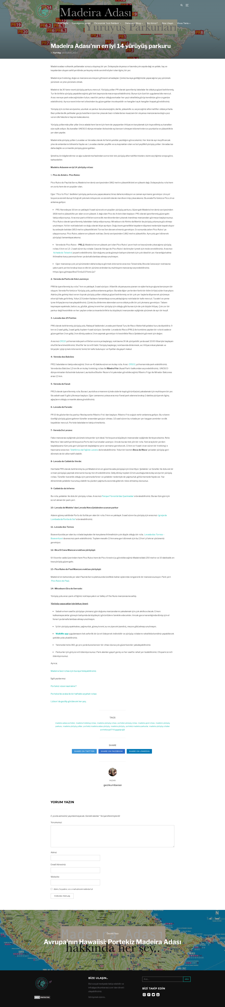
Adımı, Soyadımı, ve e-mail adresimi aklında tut (73, 889)
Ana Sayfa (63, 23)
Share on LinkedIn (139, 751)
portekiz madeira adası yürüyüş (96, 726)
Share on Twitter (84, 751)
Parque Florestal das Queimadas (117, 496)
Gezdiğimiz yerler (81, 23)
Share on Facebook (112, 751)
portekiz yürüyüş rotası (127, 723)
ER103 (132, 364)
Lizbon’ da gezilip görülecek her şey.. (68, 701)
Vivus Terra (183, 23)
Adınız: (54, 852)
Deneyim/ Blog (133, 23)
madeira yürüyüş (118, 726)
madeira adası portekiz (65, 723)
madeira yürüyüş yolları (72, 726)
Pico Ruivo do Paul (60, 581)
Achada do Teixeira (62, 252)
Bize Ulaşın (167, 23)
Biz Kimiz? (152, 23)
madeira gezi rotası (146, 723)
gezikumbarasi (113, 785)
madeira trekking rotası (86, 723)
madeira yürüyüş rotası (107, 723)
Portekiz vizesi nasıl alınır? (64, 686)
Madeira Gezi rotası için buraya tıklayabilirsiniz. (73, 671)
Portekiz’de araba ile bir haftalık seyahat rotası (74, 694)
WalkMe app (62, 633)
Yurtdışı (57, 53)
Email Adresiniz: (58, 864)
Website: (55, 877)
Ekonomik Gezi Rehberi (106, 23)
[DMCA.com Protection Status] (42, 997)
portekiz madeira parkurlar (137, 726)
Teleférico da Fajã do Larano (84, 450)
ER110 (63, 341)
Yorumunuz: (56, 822)
